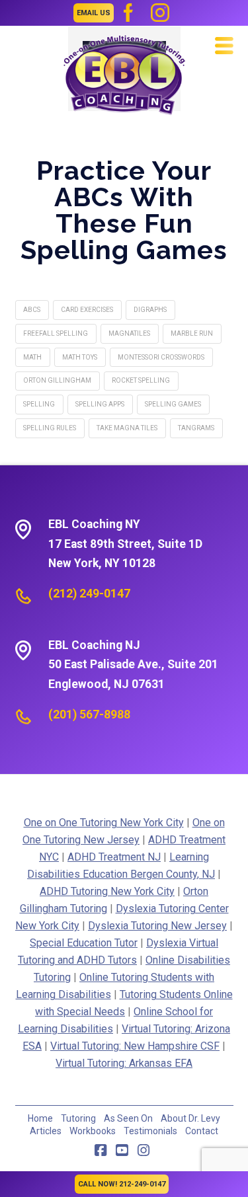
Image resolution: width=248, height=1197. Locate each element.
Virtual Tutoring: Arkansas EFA (124, 1063)
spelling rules (49, 428)
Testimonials (150, 1131)
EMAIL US (93, 13)
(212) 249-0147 (89, 593)
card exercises (87, 309)
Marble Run (192, 333)
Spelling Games (173, 404)
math (32, 357)
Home (40, 1118)
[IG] (160, 12)
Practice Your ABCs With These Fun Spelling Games (124, 210)
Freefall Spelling (55, 333)
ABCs (31, 309)
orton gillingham (57, 380)
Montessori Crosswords (161, 357)
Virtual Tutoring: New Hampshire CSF (135, 1046)
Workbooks (92, 1131)
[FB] (128, 12)
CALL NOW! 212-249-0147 (121, 1184)
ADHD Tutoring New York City (107, 891)
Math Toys (79, 357)
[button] (224, 45)
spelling (39, 404)
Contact (201, 1131)
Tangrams (196, 428)
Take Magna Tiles (127, 428)
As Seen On (128, 1118)
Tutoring (78, 1118)
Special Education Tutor (84, 943)
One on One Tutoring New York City (104, 822)
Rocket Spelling (141, 380)
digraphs (150, 309)
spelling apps (99, 404)
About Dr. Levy (190, 1118)
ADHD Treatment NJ (114, 857)
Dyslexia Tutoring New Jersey (157, 925)
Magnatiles (129, 333)
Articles (46, 1131)
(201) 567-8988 (89, 714)
